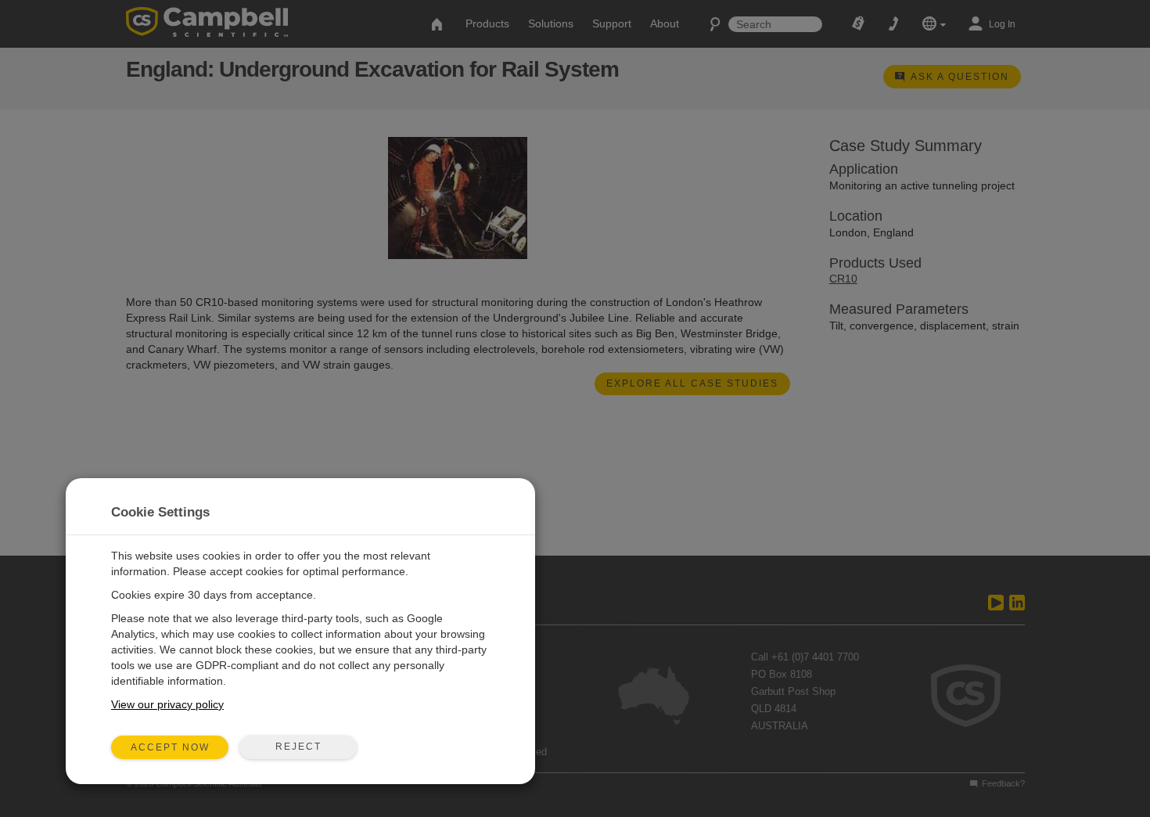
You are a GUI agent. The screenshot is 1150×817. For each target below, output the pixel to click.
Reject (298, 746)
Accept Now (170, 747)
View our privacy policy (167, 704)
